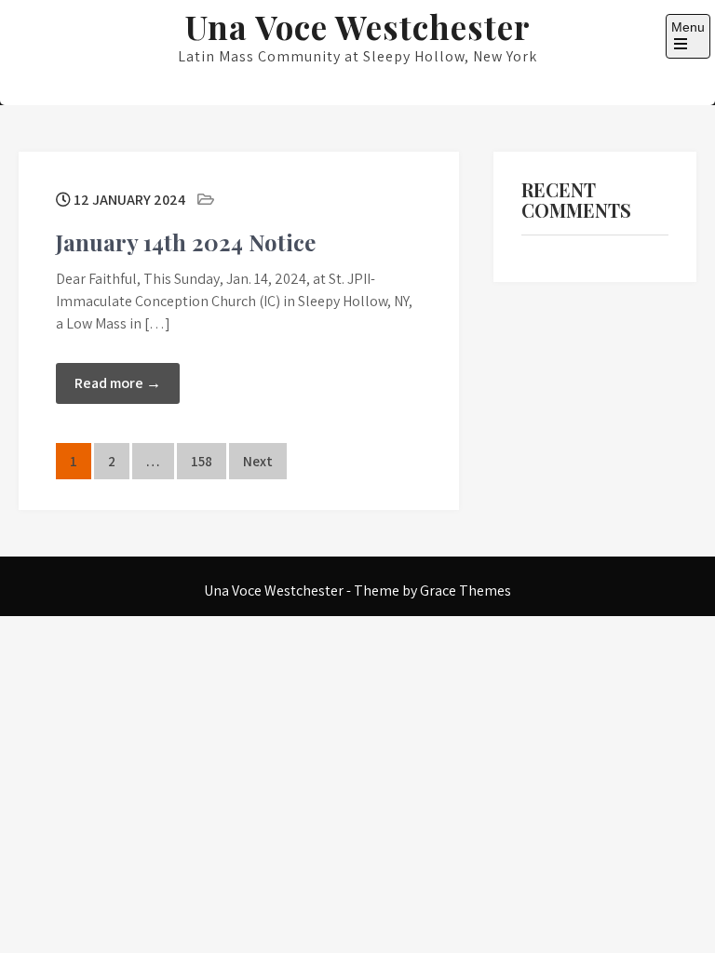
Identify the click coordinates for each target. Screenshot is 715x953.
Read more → (117, 383)
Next (258, 461)
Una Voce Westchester (358, 26)
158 (201, 461)
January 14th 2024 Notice (186, 242)
